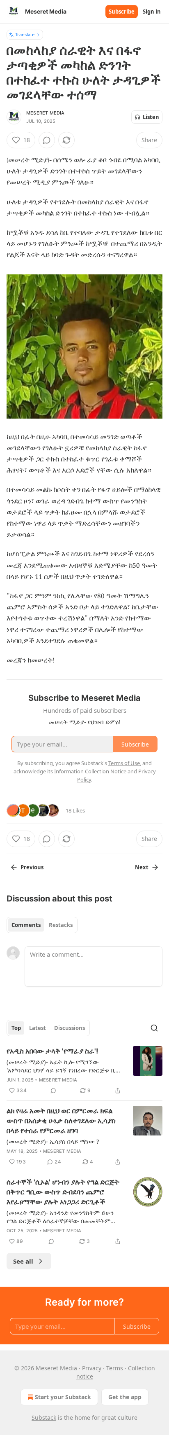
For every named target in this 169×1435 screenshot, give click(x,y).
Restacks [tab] (61, 925)
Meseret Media (45, 113)
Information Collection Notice (90, 771)
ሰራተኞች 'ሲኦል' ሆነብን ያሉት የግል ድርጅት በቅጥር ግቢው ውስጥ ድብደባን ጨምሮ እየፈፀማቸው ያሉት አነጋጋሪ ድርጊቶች (63, 1192)
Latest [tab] (37, 1028)
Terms (114, 1368)
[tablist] (42, 925)
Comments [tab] (26, 925)
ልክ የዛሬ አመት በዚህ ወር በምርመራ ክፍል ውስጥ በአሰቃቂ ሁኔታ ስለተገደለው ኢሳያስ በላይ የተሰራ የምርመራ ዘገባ (61, 1121)
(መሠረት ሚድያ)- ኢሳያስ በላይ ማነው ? (53, 1141)
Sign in (152, 11)
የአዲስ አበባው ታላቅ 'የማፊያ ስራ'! (52, 1051)
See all (23, 1261)
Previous (32, 867)
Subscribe (122, 11)
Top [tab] (16, 1028)
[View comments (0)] (47, 140)
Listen (151, 117)
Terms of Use (124, 763)
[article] (84, 1071)
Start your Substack (63, 1397)
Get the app (125, 1397)
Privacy (91, 1368)
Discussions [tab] (69, 1028)
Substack (44, 1417)
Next (141, 867)
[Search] (154, 1028)
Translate (24, 34)
